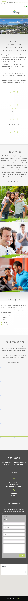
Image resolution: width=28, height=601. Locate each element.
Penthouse (5, 322)
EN (12, 7)
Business (5, 326)
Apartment (5, 317)
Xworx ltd (18, 598)
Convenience (6, 324)
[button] (14, 579)
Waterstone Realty (16, 12)
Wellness (5, 319)
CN (14, 7)
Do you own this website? (7, 572)
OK (23, 572)
